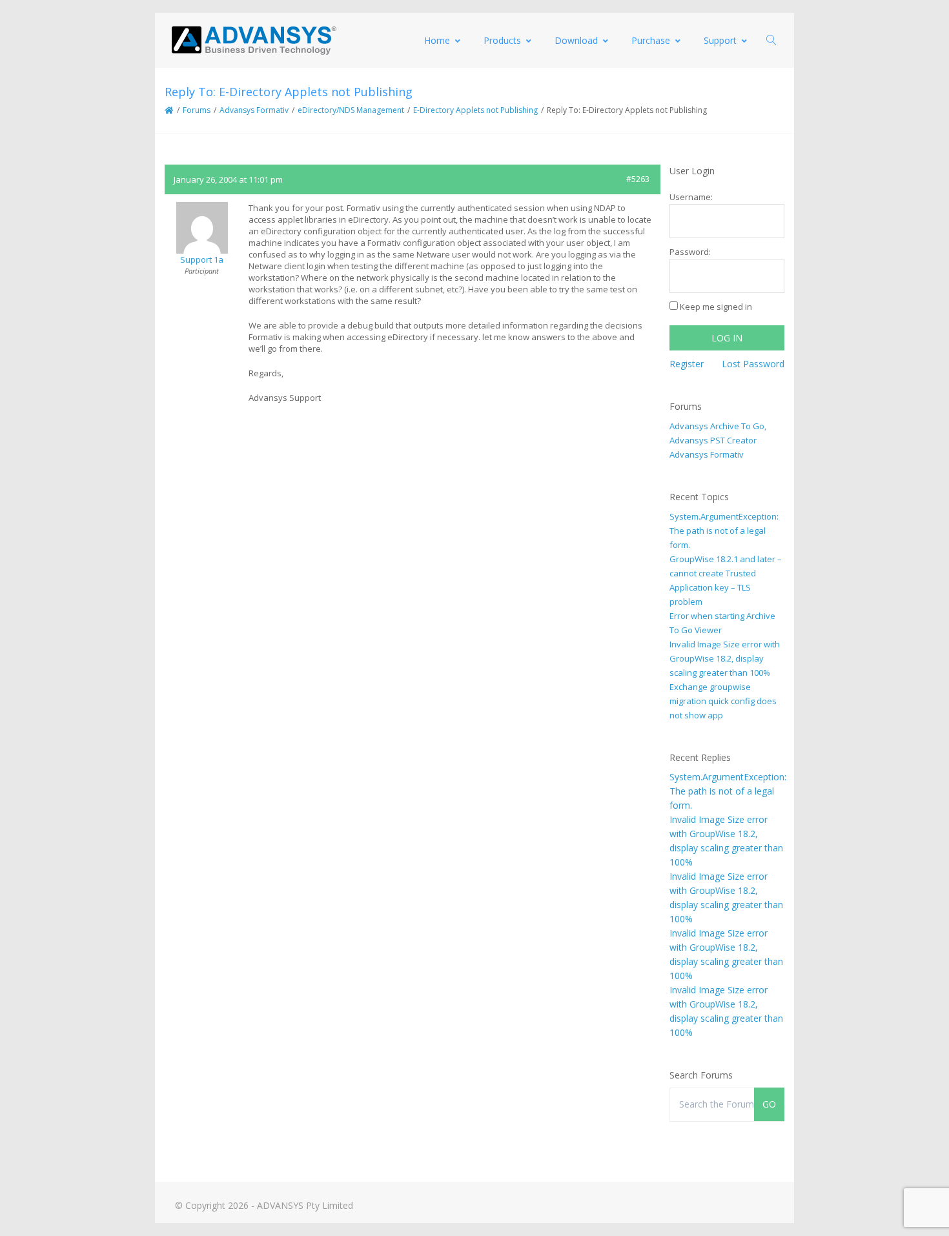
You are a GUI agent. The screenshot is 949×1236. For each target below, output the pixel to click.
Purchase (650, 40)
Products (502, 40)
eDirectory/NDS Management (351, 110)
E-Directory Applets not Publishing (475, 110)
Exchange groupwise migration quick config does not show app (723, 701)
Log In (726, 338)
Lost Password (753, 364)
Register (686, 364)
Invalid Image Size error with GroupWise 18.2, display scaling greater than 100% (724, 658)
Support (720, 40)
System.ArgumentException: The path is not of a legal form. (724, 531)
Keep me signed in (716, 306)
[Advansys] (253, 40)
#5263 (637, 179)
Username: (691, 197)
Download (576, 40)
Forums (196, 110)
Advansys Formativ (254, 110)
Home (437, 40)
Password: (690, 252)
